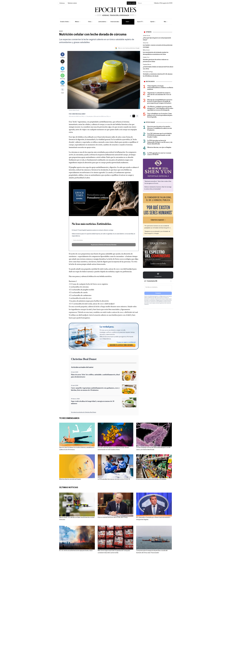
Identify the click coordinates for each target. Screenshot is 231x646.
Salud (61, 31)
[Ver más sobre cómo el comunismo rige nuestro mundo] (158, 253)
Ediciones (62, 3)
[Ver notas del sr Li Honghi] (158, 208)
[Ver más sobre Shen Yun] (158, 169)
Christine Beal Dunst (78, 114)
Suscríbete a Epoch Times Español (121, 345)
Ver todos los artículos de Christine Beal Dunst (83, 412)
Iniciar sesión (131, 3)
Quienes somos (72, 3)
